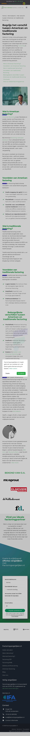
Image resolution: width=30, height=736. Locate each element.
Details (8, 373)
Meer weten (13, 368)
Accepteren (21, 373)
